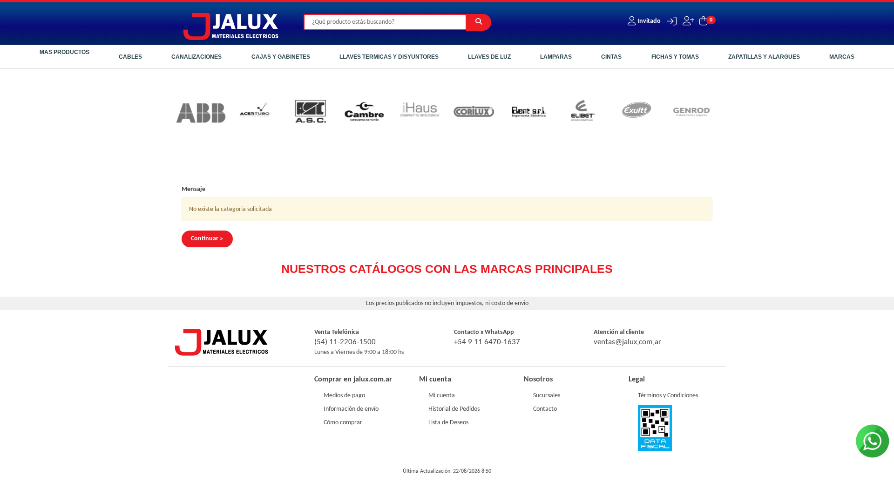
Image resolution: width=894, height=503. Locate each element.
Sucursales (546, 395)
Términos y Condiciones (668, 395)
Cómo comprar (343, 422)
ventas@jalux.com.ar (627, 342)
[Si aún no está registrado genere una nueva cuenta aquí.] (687, 21)
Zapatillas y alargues (764, 57)
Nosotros (538, 379)
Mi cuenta (441, 395)
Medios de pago (344, 395)
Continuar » (207, 238)
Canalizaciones (196, 57)
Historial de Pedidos (454, 409)
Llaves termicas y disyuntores (389, 57)
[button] (669, 21)
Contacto (545, 409)
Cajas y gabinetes (280, 57)
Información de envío (351, 409)
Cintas (611, 57)
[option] (184, 113)
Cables (130, 57)
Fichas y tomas (675, 57)
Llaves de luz (489, 57)
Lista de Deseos (448, 422)
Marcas (841, 57)
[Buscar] (478, 22)
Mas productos (64, 52)
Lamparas (556, 57)
